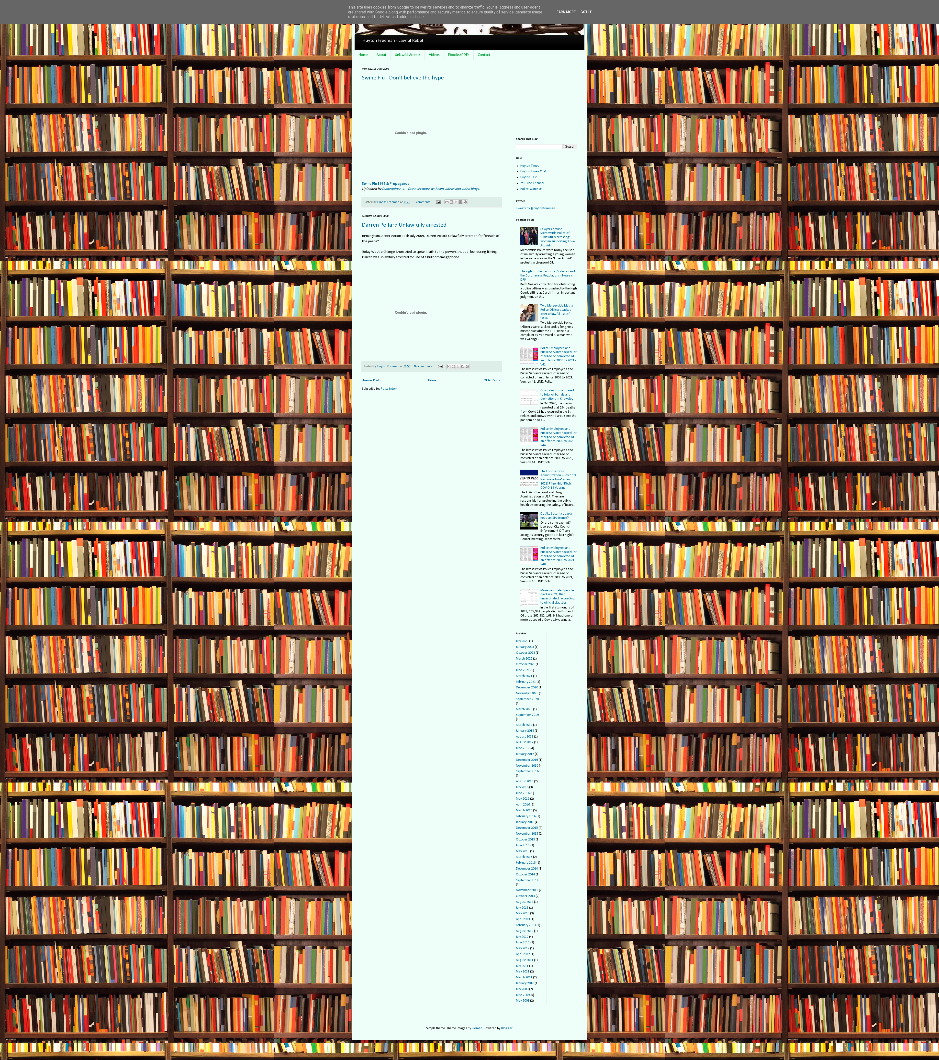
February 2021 (526, 682)
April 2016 (523, 804)
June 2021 (523, 670)
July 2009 (522, 989)
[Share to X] (456, 201)
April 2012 (523, 954)
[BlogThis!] (451, 201)
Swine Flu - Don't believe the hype (403, 78)
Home (363, 55)
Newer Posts (372, 380)
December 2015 (527, 828)
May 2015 (522, 851)
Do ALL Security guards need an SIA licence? (556, 516)
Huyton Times (529, 166)
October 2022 (525, 653)
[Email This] (446, 201)
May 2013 (522, 913)
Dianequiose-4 (393, 189)
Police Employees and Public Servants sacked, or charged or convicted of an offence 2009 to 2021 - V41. (558, 356)
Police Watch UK (531, 189)
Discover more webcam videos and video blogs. (444, 189)
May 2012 (522, 948)
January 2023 (525, 647)
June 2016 (523, 793)
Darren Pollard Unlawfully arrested (404, 225)
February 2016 (526, 816)
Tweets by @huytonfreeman (535, 208)
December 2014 (527, 869)
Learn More (565, 12)
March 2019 (524, 725)
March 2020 (524, 709)
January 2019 (525, 731)
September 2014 (527, 880)
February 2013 (526, 925)
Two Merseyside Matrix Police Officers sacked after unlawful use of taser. (556, 312)
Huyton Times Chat (533, 171)
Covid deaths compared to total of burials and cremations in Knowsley (557, 395)
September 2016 (527, 771)
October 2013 (525, 896)
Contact (484, 55)
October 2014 (525, 874)
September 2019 (527, 715)
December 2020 (527, 687)
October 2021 (525, 664)
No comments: (424, 366)
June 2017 (523, 748)
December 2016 (527, 760)
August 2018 (524, 737)
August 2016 (524, 781)
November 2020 (527, 693)
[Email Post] (438, 202)
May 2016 (522, 799)
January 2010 (525, 983)
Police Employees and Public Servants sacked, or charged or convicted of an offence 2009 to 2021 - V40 (558, 556)
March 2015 (524, 857)
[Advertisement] (546, 97)
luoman (477, 1028)
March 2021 (524, 676)
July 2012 (522, 937)
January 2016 (525, 822)
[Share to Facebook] (460, 201)
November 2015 (527, 834)
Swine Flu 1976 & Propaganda (385, 184)
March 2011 (524, 977)
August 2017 (524, 742)
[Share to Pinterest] (465, 201)
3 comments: (423, 202)
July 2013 (522, 908)
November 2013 (527, 890)
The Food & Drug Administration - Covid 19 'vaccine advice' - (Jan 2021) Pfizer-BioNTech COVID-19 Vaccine (558, 480)
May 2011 (522, 971)
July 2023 (522, 641)
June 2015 (523, 845)
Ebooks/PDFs (459, 55)
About (381, 55)
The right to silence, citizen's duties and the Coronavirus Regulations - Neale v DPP (547, 276)
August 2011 (524, 960)
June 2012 (523, 942)
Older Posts (492, 380)
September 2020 (527, 699)
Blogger (506, 1028)
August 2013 (524, 902)
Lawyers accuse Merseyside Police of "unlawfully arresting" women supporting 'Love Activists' (557, 237)
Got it (586, 12)
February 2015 (526, 863)
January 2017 (525, 754)
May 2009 (522, 1001)
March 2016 (524, 810)
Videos (434, 55)
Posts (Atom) (390, 389)
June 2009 (523, 995)
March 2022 (524, 659)
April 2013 (523, 919)
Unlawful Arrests (408, 55)
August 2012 (524, 931)
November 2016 (527, 766)
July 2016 (522, 787)
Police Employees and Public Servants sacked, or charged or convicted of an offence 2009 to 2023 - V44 (558, 437)
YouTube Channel (532, 183)
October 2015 (525, 839)
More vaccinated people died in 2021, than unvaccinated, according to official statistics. (557, 597)
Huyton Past (528, 177)
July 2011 (522, 966)
